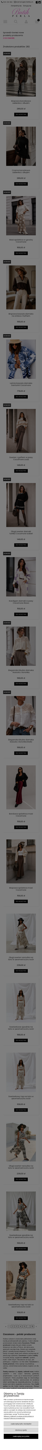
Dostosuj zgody (21, 1430)
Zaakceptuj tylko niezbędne (21, 1424)
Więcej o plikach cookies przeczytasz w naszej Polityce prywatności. (19, 1417)
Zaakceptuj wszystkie (21, 1436)
